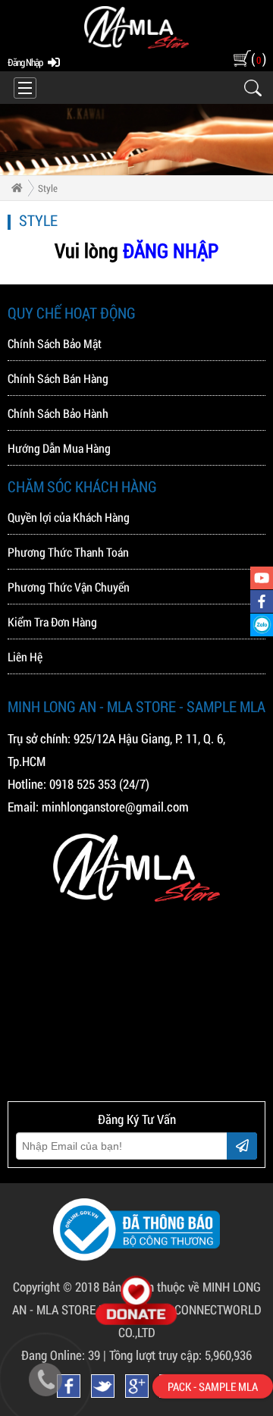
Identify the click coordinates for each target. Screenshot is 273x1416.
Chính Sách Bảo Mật (55, 343)
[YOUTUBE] (261, 578)
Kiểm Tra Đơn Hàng (52, 622)
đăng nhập (25, 62)
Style (48, 188)
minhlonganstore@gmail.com (115, 806)
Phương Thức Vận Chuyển (69, 587)
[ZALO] (261, 625)
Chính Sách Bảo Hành (58, 413)
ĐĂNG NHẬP (170, 250)
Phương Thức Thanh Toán (68, 552)
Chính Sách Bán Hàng (58, 378)
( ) (258, 58)
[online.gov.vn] (136, 1256)
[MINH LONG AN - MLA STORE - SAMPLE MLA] (136, 45)
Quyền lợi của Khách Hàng (69, 517)
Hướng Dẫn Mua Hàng (59, 448)
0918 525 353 (82, 784)
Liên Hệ (25, 656)
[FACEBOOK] (261, 601)
